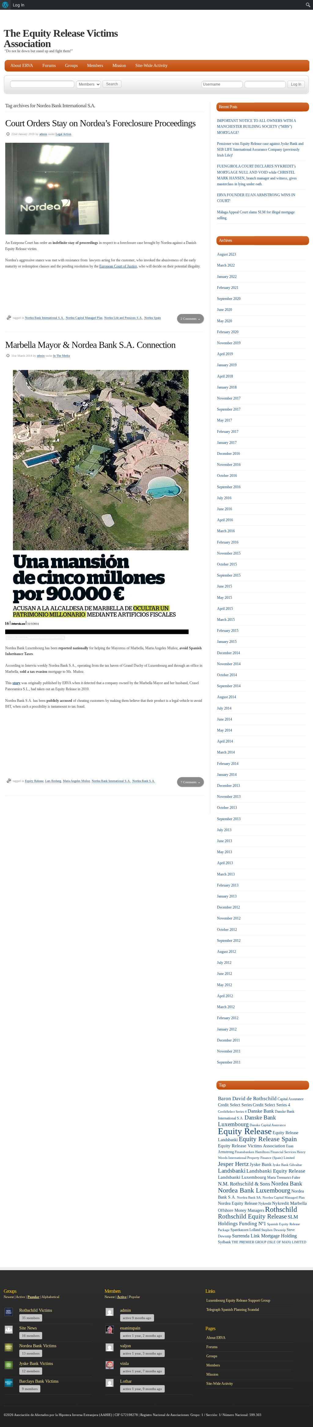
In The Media (61, 355)
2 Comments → (191, 318)
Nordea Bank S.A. (143, 781)
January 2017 (227, 443)
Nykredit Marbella (289, 1203)
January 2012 (227, 1029)
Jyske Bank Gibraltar (287, 1165)
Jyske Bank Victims (36, 1363)
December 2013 (228, 786)
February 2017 (227, 432)
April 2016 (225, 520)
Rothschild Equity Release (252, 1216)
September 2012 (229, 940)
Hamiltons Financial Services (275, 1152)
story (16, 683)
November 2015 (229, 553)
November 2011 (229, 1051)
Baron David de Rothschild (247, 1098)
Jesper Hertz (233, 1163)
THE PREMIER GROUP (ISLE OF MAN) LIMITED (269, 1242)
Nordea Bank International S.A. (44, 317)
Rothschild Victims (35, 1310)
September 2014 (229, 686)
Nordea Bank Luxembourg (254, 1190)
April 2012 (225, 996)
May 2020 (224, 321)
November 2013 (229, 797)
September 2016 (229, 487)
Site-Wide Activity (151, 65)
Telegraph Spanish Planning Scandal (232, 1309)
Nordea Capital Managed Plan (84, 317)
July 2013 (224, 830)
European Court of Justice (118, 266)
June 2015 (224, 586)
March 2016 (226, 531)
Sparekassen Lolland (245, 1230)
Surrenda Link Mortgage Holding (264, 1235)
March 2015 (226, 620)
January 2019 (227, 365)
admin (43, 134)
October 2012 (227, 929)
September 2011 (229, 1062)
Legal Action (63, 134)
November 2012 (229, 918)
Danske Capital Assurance (268, 1125)
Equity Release (34, 781)
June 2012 (224, 974)
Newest (9, 1297)
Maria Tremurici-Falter (283, 1177)
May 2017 (224, 420)
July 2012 (224, 963)
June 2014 (224, 719)
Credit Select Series (235, 1105)
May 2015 (224, 598)
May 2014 (224, 730)
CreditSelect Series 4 (232, 1111)
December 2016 (228, 454)
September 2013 (229, 819)
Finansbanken (244, 1152)
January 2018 (227, 387)
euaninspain (130, 1328)
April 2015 (225, 609)
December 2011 (228, 1040)
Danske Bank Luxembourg (247, 1120)
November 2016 (229, 465)
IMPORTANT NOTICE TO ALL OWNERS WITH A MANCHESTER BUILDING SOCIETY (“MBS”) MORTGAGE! (256, 127)
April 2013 (225, 863)
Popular (33, 1297)
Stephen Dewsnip (273, 1230)
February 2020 (227, 332)
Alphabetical (50, 1297)
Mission (119, 65)
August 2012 (226, 951)
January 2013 (227, 896)
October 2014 (227, 675)
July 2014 (224, 708)
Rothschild (281, 1209)
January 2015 (227, 642)
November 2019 (229, 343)
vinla (124, 1363)
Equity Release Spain (268, 1139)
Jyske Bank (261, 1164)
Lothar (126, 1381)
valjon (125, 1346)
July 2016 (224, 498)
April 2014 (225, 741)
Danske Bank (261, 1111)
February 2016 (227, 542)
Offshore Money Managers (241, 1210)
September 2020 (229, 299)
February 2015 (227, 631)
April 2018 (225, 376)
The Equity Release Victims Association (61, 38)
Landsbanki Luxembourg (242, 1177)
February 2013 (227, 885)
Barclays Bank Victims (38, 1381)
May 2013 (224, 852)
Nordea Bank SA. (249, 1197)
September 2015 (229, 575)
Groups (71, 65)
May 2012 (224, 985)
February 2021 (227, 288)
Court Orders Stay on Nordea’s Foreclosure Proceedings (100, 123)
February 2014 (227, 763)
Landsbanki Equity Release (275, 1171)
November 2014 (229, 664)
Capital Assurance (291, 1099)
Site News (28, 1328)
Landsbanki (231, 1170)
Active (20, 1297)
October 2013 (227, 808)
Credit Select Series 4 (271, 1105)
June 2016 (224, 509)
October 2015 (227, 564)
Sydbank (224, 1242)
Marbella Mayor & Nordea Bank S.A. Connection (90, 345)
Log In (18, 4)
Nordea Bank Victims (37, 1346)
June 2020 (224, 310)
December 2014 (228, 653)
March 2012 (226, 1007)
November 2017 (229, 398)
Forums (49, 65)
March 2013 (226, 874)
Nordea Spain (152, 317)
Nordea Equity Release (237, 1203)
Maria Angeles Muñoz (76, 781)
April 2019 (225, 354)
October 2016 (227, 476)
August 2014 (226, 697)
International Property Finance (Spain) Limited (261, 1158)
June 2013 (224, 841)
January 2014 (227, 774)
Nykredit (264, 1203)
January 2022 (227, 277)
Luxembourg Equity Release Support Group (238, 1300)
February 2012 (227, 1018)
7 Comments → (191, 782)
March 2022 (226, 265)
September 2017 (229, 409)
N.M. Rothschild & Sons (244, 1184)
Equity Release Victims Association (251, 1145)
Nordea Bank (286, 1183)
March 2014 (226, 752)
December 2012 (228, 907)
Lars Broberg (53, 781)
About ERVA (21, 65)
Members (95, 65)
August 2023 (226, 254)
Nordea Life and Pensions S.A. (123, 317)
